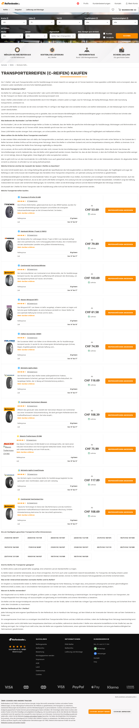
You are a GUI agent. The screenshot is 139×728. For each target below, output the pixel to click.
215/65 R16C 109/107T (11, 538)
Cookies (39, 674)
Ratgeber (18, 10)
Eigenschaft (54, 32)
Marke (3, 32)
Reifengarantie (41, 644)
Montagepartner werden (45, 655)
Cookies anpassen (122, 711)
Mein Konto (133, 3)
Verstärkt (110, 37)
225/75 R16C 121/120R (11, 556)
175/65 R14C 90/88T (34, 547)
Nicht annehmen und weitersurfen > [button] (126, 697)
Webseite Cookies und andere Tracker (13, 723)
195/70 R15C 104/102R (11, 547)
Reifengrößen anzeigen (120, 210)
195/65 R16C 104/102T (35, 556)
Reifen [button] (5, 10)
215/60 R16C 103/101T (81, 547)
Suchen (127, 36)
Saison (28, 32)
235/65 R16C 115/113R (34, 538)
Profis (86, 3)
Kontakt (118, 3)
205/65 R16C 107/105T (58, 538)
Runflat (109, 34)
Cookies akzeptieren (100, 711)
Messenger (102, 653)
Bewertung (40, 652)
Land (38, 667)
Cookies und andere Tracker (33, 716)
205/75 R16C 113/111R (104, 547)
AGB (37, 663)
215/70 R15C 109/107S (104, 538)
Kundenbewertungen (101, 3)
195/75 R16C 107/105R (127, 538)
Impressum (40, 659)
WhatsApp (101, 648)
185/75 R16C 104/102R (81, 556)
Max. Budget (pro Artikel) (88, 32)
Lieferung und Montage (35, 10)
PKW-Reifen (69, 644)
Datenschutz (40, 670)
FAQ (95, 662)
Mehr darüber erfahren (26, 213)
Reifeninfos (40, 648)
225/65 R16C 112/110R (81, 538)
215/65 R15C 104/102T (58, 547)
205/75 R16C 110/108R (127, 547)
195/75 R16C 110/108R (58, 556)
